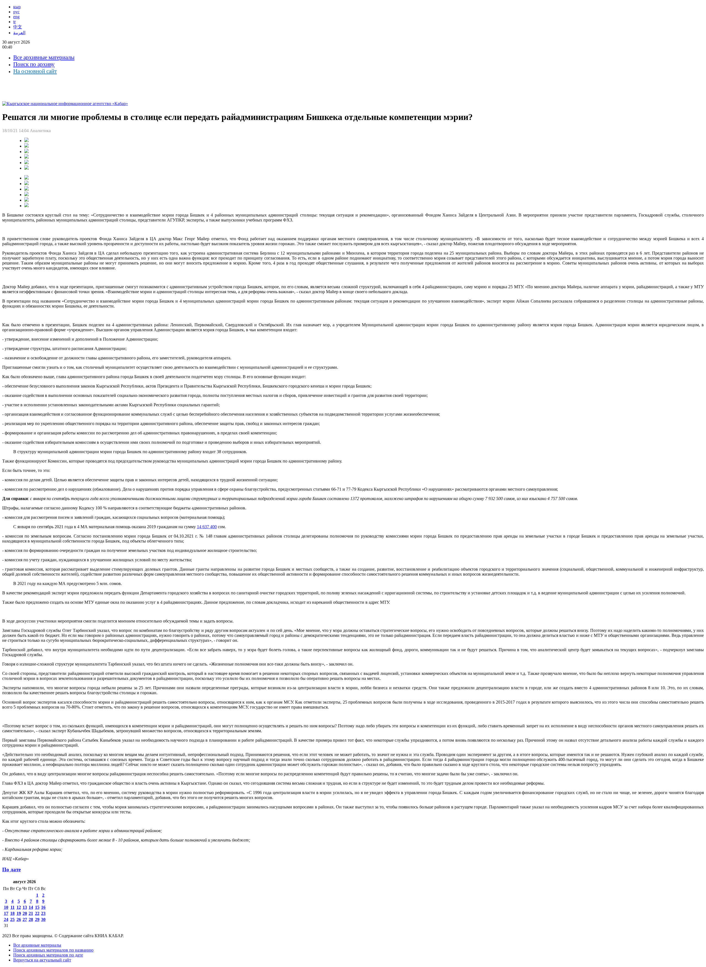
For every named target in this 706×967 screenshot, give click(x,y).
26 (19, 919)
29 (37, 919)
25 (12, 919)
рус (16, 11)
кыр (17, 6)
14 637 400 (207, 526)
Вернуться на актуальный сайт (42, 960)
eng (16, 16)
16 (43, 907)
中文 (17, 27)
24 (6, 919)
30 (43, 919)
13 (25, 907)
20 (25, 913)
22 (37, 913)
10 (6, 907)
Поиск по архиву (34, 64)
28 (31, 919)
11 (12, 907)
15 (37, 907)
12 (19, 907)
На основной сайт (35, 71)
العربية (19, 32)
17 (6, 913)
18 (12, 913)
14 (31, 907)
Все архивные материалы (43, 57)
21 (31, 913)
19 (19, 913)
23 (43, 913)
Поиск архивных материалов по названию (53, 950)
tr (14, 21)
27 (25, 919)
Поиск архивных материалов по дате (48, 955)
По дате (11, 869)
